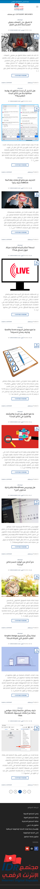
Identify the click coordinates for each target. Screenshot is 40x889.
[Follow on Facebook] (36, 849)
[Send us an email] (32, 849)
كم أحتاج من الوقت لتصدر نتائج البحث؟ (20, 563)
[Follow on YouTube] (27, 849)
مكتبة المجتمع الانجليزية (30, 821)
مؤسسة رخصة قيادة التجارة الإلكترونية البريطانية (22, 828)
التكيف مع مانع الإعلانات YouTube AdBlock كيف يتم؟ (20, 181)
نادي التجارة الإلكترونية (30, 832)
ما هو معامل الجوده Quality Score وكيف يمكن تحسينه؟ (20, 331)
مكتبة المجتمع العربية (31, 817)
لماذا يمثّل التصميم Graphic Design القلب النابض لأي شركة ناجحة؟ (20, 637)
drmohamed (14, 30)
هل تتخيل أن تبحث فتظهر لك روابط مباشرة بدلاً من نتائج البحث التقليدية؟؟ (20, 93)
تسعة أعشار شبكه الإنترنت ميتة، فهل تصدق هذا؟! (20, 249)
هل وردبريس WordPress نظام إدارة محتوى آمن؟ (20, 489)
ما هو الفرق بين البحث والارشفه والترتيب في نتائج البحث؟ (20, 415)
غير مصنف (20, 20)
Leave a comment (7, 82)
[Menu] (37, 6)
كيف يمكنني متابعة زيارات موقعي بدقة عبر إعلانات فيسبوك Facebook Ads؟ (20, 713)
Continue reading (20, 75)
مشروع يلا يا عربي (32, 825)
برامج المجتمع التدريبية (30, 813)
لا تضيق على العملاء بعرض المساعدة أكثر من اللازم (20, 23)
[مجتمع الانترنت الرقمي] (18, 6)
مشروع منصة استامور (31, 836)
